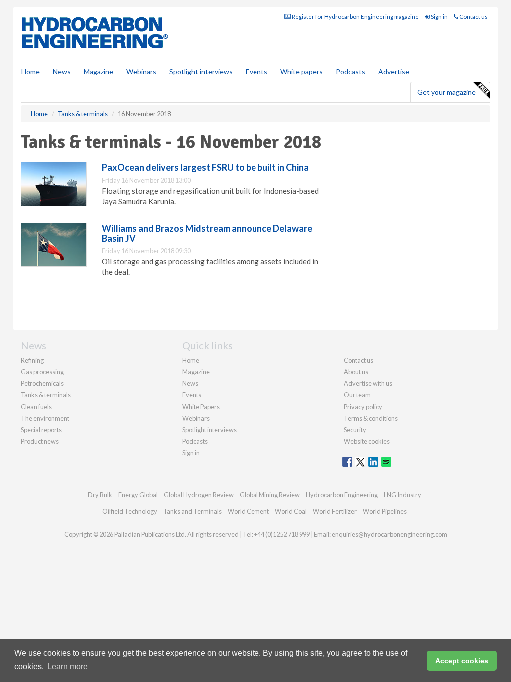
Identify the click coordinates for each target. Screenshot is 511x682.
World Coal (291, 511)
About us (356, 372)
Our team (357, 395)
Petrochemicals (42, 383)
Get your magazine (446, 92)
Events (256, 71)
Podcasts (350, 71)
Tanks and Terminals (192, 511)
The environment (45, 418)
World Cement (248, 511)
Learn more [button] (67, 666)
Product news (40, 441)
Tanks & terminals (46, 395)
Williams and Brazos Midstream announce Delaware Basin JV (207, 233)
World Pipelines (385, 511)
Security (355, 430)
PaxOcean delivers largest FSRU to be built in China (205, 167)
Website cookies (367, 441)
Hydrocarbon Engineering (342, 495)
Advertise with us (368, 383)
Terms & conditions (371, 418)
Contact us (473, 16)
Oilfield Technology (129, 511)
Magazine (98, 71)
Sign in (439, 16)
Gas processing (42, 372)
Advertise (393, 71)
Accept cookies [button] (461, 661)
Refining (32, 360)
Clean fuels (36, 407)
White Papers (201, 407)
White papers (301, 71)
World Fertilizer (335, 511)
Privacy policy (363, 407)
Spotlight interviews (201, 71)
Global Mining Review (270, 495)
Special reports (41, 430)
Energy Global (138, 495)
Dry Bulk (100, 495)
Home (30, 71)
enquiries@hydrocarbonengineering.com (389, 534)
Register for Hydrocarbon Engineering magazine (355, 16)
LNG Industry (402, 495)
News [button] (62, 71)
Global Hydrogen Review (199, 495)
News (190, 383)
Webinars (141, 71)
